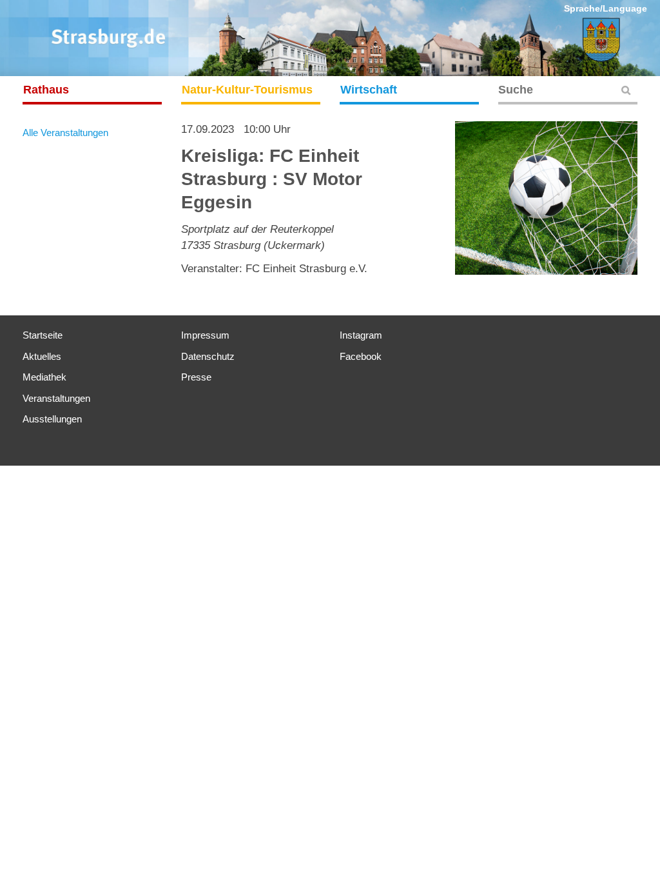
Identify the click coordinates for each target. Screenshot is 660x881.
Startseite (43, 335)
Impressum (205, 335)
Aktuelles (42, 356)
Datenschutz (208, 356)
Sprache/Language (605, 8)
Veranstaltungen (56, 398)
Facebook (361, 356)
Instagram (361, 335)
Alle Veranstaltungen (65, 132)
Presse (196, 376)
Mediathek (44, 376)
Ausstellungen (52, 418)
